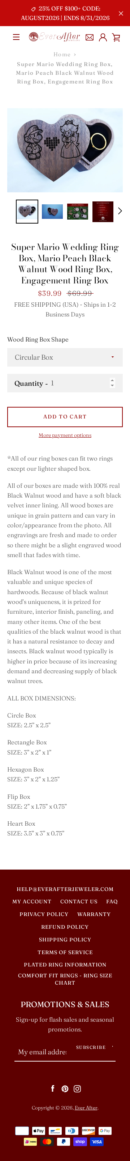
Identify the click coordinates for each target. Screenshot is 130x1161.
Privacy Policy (44, 914)
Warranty (94, 914)
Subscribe (91, 1047)
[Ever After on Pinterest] (65, 1088)
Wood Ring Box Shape (38, 339)
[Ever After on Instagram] (77, 1088)
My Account (32, 901)
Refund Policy (65, 927)
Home (62, 54)
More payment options (65, 435)
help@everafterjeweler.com (65, 889)
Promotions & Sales (65, 1004)
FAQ (112, 901)
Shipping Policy (65, 939)
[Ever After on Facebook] (52, 1088)
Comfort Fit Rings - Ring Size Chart (65, 979)
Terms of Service (65, 952)
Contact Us (79, 901)
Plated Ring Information (65, 964)
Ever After (86, 1108)
